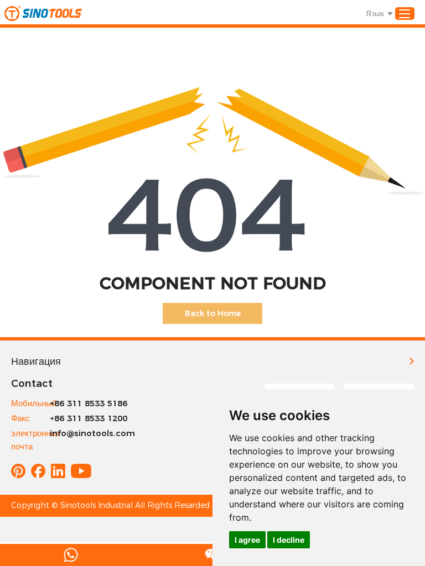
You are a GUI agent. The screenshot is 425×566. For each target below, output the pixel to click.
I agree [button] (247, 539)
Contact (32, 384)
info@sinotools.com (92, 433)
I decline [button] (288, 539)
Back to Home (213, 313)
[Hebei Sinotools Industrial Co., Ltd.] (43, 13)
